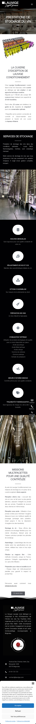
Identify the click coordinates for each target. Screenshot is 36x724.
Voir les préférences (18, 716)
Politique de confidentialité (23, 721)
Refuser (18, 711)
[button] (33, 683)
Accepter (18, 705)
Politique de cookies (10, 721)
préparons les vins (11, 586)
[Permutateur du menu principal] (32, 4)
